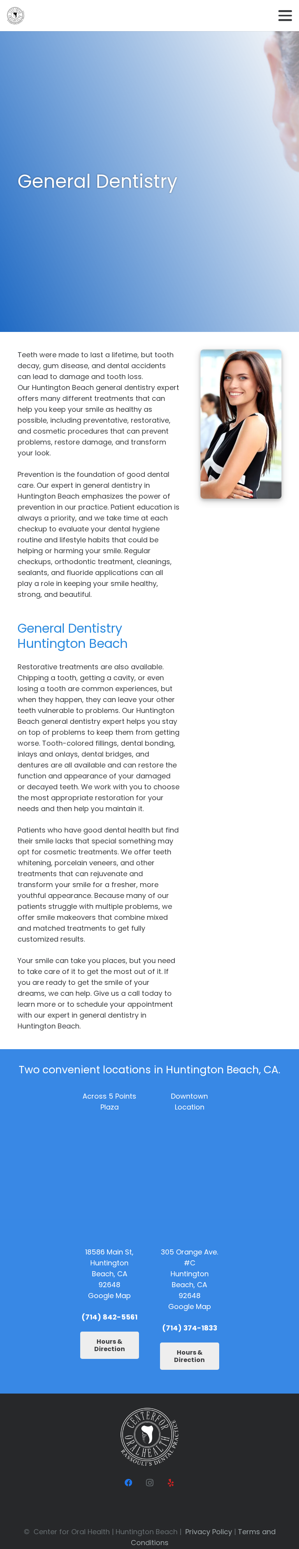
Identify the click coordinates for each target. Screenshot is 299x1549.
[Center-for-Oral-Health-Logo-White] (149, 1437)
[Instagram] (149, 1483)
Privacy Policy (208, 1532)
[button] (285, 16)
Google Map (109, 1295)
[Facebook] (128, 1483)
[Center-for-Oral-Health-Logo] (16, 16)
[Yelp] (170, 1483)
